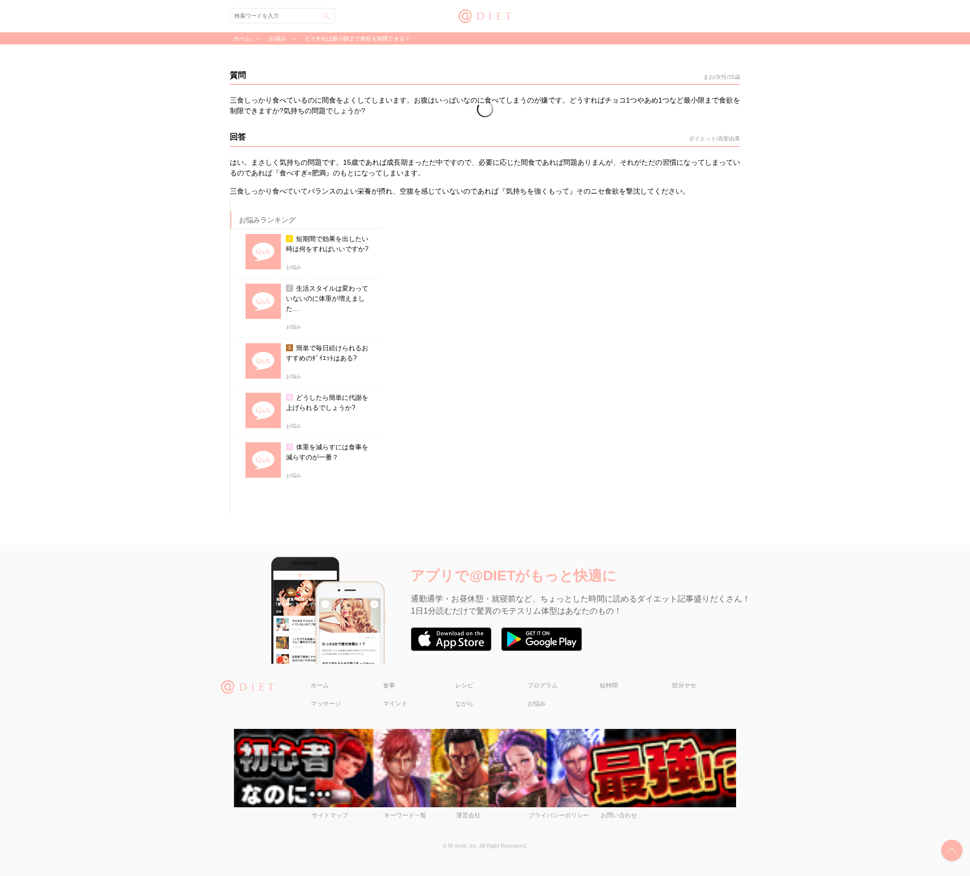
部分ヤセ (684, 685)
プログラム (542, 685)
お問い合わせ (619, 815)
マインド (395, 703)
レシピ (464, 685)
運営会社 (468, 815)
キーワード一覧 (405, 815)
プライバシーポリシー (558, 815)
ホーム (320, 685)
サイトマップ (330, 815)
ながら (464, 703)
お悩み (536, 703)
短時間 (609, 685)
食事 (389, 685)
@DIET (485, 15)
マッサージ (326, 703)
